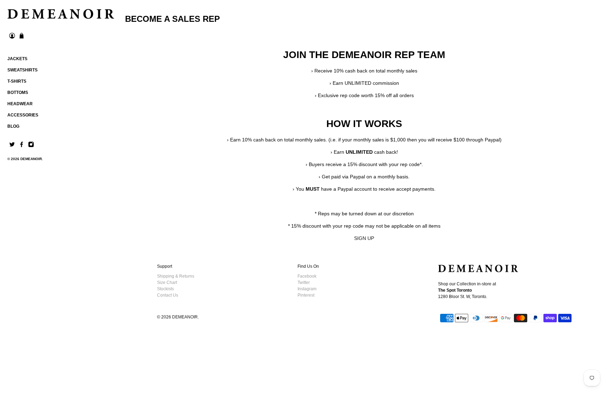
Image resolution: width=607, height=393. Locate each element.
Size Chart (167, 282)
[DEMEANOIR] (60, 14)
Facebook (307, 276)
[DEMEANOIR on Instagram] (31, 146)
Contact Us (167, 295)
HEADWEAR (20, 103)
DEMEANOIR (31, 159)
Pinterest (306, 295)
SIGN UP (364, 238)
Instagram (307, 288)
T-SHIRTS (16, 81)
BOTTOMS (17, 92)
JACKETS (17, 58)
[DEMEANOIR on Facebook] (21, 146)
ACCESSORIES (22, 115)
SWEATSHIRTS (22, 70)
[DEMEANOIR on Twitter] (12, 146)
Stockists (165, 288)
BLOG (13, 126)
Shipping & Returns (175, 276)
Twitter (304, 282)
